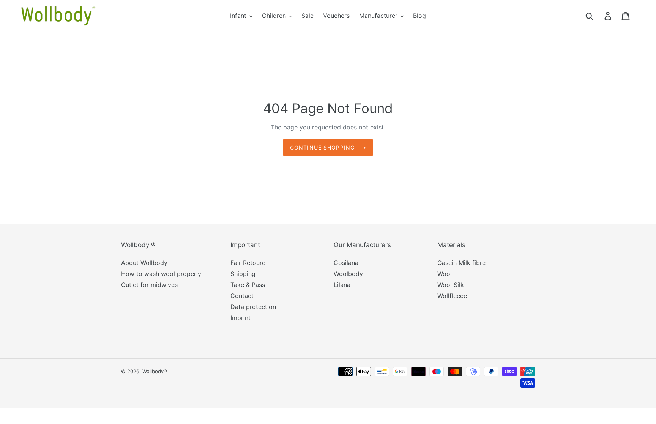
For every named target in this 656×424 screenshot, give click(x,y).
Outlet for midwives (149, 284)
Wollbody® (154, 371)
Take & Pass (247, 284)
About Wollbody (144, 262)
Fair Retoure (247, 262)
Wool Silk (450, 284)
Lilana (342, 284)
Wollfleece (452, 295)
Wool (444, 273)
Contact (242, 295)
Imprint (240, 318)
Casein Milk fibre (461, 262)
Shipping (242, 273)
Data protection (253, 307)
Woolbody (348, 273)
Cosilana (346, 262)
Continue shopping (322, 147)
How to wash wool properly (161, 273)
